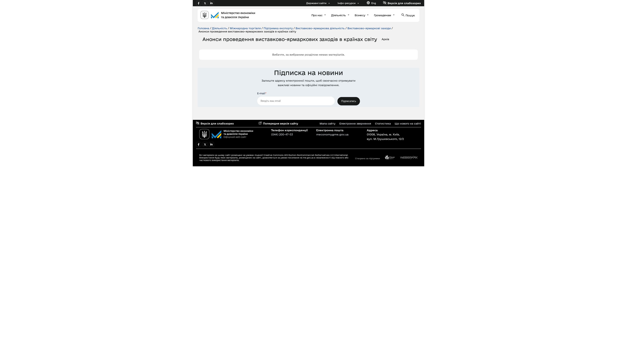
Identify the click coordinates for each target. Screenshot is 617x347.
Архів (385, 39)
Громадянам (383, 15)
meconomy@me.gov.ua (332, 134)
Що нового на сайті (408, 123)
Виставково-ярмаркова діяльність (320, 28)
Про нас (317, 15)
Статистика (383, 123)
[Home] (228, 15)
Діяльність (338, 15)
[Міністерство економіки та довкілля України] (226, 134)
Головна (203, 28)
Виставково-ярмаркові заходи (369, 28)
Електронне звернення (355, 123)
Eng (373, 3)
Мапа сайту (327, 123)
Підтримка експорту (278, 28)
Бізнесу (360, 15)
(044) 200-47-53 (282, 134)
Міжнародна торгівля (245, 28)
